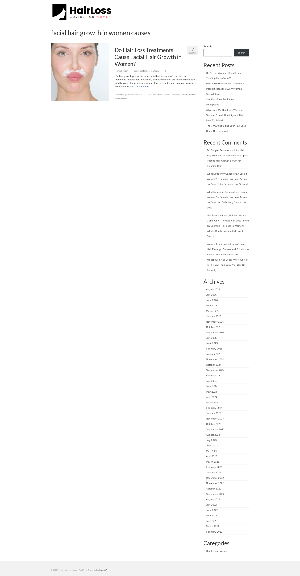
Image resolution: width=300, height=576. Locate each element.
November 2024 (215, 359)
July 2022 (211, 504)
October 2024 (213, 364)
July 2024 (211, 381)
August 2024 (213, 375)
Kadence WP (101, 570)
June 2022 (212, 510)
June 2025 (212, 343)
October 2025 (213, 327)
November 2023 (215, 418)
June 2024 (212, 386)
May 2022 (211, 515)
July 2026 (211, 294)
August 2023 (213, 434)
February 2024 (214, 407)
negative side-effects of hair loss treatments (162, 95)
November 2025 (215, 321)
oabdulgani (123, 71)
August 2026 (213, 289)
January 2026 (213, 316)
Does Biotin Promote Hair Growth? (229, 184)
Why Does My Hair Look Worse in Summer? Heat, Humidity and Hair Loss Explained (225, 115)
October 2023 (213, 424)
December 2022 (215, 477)
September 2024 (215, 370)
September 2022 (215, 494)
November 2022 (215, 483)
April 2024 (211, 397)
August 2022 (213, 499)
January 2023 (213, 472)
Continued (143, 86)
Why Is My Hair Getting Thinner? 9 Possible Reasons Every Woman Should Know (225, 88)
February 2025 (214, 348)
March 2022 (212, 526)
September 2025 (215, 332)
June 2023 (212, 445)
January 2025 (213, 354)
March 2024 (212, 402)
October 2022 (213, 488)
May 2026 (211, 305)
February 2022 (214, 531)
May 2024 (211, 391)
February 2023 (214, 467)
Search (207, 46)
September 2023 (215, 429)
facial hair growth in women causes (130, 95)
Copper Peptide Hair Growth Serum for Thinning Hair (227, 160)
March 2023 (212, 461)
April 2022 (211, 521)
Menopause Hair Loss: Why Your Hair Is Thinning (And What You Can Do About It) (227, 264)
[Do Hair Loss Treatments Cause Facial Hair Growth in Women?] (80, 72)
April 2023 (211, 456)
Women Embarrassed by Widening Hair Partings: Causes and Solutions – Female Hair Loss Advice (228, 249)
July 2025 (211, 337)
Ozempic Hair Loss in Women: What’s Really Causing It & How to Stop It (225, 231)
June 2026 (212, 300)
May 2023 (211, 451)
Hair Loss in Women (150, 71)
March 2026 (212, 311)
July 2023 (211, 440)
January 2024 (213, 413)
